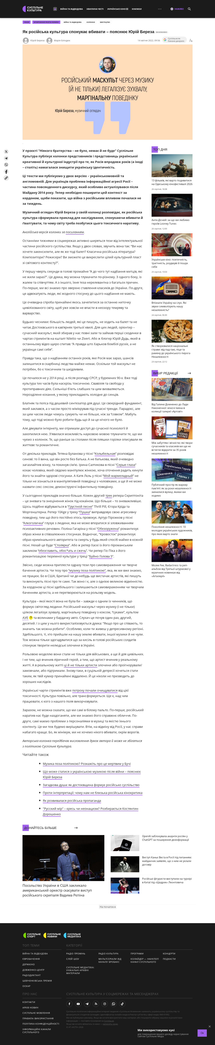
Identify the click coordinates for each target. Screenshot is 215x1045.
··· (160, 9)
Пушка (85, 512)
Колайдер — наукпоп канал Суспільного (145, 960)
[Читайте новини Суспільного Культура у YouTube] (78, 1004)
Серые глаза (125, 465)
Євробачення (31, 958)
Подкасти (169, 958)
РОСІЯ (26, 22)
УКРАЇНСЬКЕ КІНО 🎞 (117, 9)
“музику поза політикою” (87, 570)
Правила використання (38, 1018)
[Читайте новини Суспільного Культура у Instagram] (105, 1004)
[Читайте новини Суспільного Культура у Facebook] (69, 1004)
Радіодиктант (32, 975)
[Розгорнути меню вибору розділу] (55, 9)
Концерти (169, 953)
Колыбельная (105, 453)
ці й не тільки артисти (80, 665)
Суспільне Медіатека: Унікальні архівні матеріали (80, 970)
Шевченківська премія (37, 980)
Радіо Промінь (75, 953)
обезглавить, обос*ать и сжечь (62, 550)
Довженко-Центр (33, 969)
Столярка (62, 545)
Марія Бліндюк (62, 40)
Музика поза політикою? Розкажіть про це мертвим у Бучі (87, 764)
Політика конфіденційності (41, 1023)
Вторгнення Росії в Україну (46, 22)
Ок (202, 1033)
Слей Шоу (72, 958)
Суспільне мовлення (36, 1012)
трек (108, 495)
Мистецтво (105, 22)
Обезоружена (108, 529)
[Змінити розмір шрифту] (190, 40)
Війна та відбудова (71, 9)
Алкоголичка (33, 523)
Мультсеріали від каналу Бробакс (110, 960)
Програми (137, 953)
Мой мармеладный (118, 476)
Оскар (26, 986)
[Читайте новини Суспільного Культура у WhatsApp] (113, 1004)
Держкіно (29, 964)
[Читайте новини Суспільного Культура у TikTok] (122, 1004)
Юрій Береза (37, 40)
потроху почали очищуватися (95, 690)
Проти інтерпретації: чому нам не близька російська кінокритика (92, 793)
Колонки (91, 22)
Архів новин (30, 1007)
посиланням (75, 232)
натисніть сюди (110, 1024)
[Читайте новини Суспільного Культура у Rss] (96, 1004)
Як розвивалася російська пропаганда (72, 800)
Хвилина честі (95, 9)
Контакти (29, 1002)
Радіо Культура (109, 953)
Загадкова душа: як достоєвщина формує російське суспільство (91, 785)
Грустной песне (80, 506)
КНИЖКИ (137, 9)
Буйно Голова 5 (100, 556)
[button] (6, 151)
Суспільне (109, 1020)
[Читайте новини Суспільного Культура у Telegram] (87, 1004)
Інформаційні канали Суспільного (37, 1031)
